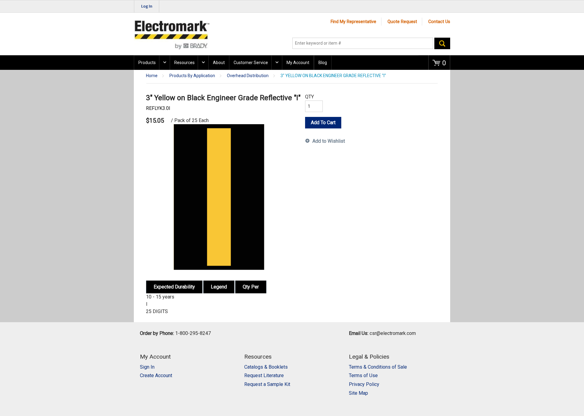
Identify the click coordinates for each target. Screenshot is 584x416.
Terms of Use (363, 375)
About (219, 62)
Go (442, 43)
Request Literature (264, 375)
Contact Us (439, 21)
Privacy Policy (364, 384)
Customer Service (251, 62)
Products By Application (192, 75)
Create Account (156, 375)
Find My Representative (353, 21)
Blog (322, 62)
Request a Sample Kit (267, 384)
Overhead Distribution (248, 75)
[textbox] (362, 43)
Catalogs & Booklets (266, 367)
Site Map (358, 393)
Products (147, 62)
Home (152, 75)
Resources (184, 62)
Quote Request (402, 21)
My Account (298, 62)
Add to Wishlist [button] (328, 141)
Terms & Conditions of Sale (378, 367)
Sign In (147, 367)
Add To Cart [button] (323, 122)
